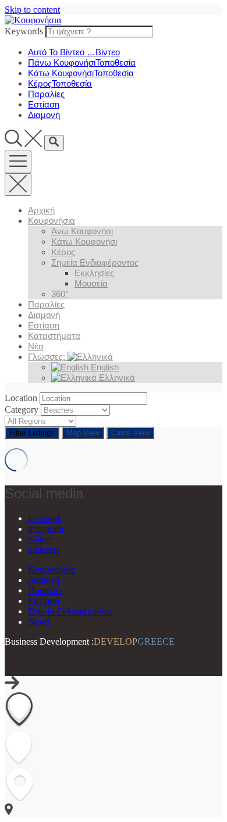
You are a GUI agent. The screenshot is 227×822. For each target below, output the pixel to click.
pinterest (43, 550)
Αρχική (41, 210)
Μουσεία (91, 283)
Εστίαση (43, 325)
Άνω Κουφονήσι (82, 231)
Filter (32, 432)
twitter (39, 539)
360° (60, 294)
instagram (45, 529)
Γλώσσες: (48, 357)
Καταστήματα (54, 336)
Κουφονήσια (51, 221)
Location (21, 398)
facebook (45, 518)
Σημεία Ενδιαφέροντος (95, 262)
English (103, 367)
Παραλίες (46, 304)
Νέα (36, 346)
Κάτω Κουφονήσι (84, 241)
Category (21, 409)
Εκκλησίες (94, 273)
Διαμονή (44, 315)
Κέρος (63, 252)
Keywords (24, 31)
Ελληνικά (116, 378)
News (38, 622)
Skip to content (32, 10)
